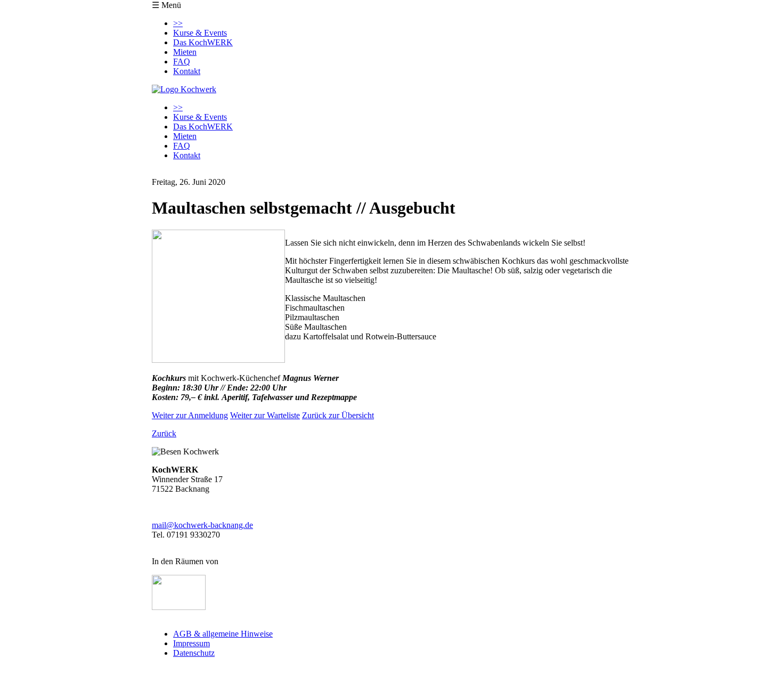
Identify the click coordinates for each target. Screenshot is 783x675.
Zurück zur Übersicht (338, 415)
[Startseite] (184, 89)
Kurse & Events (200, 32)
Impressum (191, 643)
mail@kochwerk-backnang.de (202, 525)
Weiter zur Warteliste (265, 415)
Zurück (164, 433)
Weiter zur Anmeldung (190, 415)
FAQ (181, 61)
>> (178, 23)
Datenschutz (194, 652)
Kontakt (186, 71)
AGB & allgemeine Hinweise (223, 633)
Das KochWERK (203, 42)
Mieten (185, 51)
